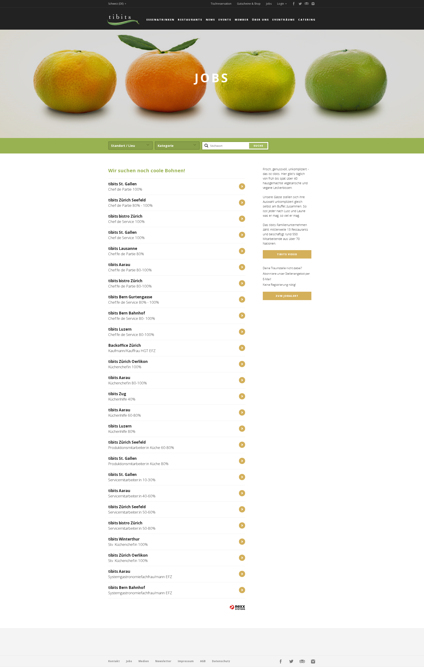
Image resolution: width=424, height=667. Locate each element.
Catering (307, 19)
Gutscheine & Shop (249, 4)
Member (242, 19)
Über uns (260, 19)
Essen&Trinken (160, 19)
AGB (203, 661)
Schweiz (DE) (115, 4)
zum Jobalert (287, 295)
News (210, 19)
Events (224, 19)
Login (280, 4)
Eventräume (283, 19)
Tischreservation (221, 4)
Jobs (269, 4)
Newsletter (163, 661)
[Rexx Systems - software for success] (237, 607)
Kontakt (114, 661)
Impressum (186, 661)
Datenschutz (221, 661)
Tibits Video (287, 254)
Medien (143, 661)
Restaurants (190, 19)
